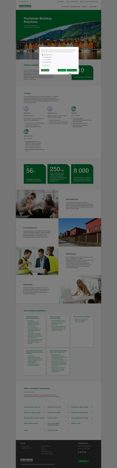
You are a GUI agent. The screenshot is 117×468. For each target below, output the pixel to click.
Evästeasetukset (46, 65)
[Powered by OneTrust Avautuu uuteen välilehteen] (73, 74)
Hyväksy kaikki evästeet (71, 70)
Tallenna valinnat (45, 70)
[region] (59, 61)
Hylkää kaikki (61, 70)
